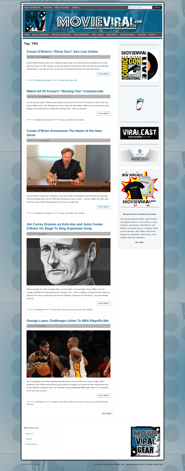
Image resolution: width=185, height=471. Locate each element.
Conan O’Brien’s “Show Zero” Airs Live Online (62, 51)
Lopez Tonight (94, 401)
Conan (62, 80)
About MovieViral (32, 8)
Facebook (71, 401)
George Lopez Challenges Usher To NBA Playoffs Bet (68, 321)
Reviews (142, 35)
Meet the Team (62, 8)
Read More (103, 74)
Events (152, 35)
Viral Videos (97, 35)
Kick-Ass (72, 309)
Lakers (87, 401)
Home (26, 35)
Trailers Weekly (127, 35)
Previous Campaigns (61, 35)
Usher (32, 404)
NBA (100, 401)
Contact (75, 8)
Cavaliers (55, 401)
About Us (29, 434)
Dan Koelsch (45, 57)
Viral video (81, 119)
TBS (76, 80)
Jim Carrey (65, 309)
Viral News (111, 35)
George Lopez (79, 401)
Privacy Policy (31, 444)
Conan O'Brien (69, 80)
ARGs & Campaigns (40, 35)
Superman (79, 309)
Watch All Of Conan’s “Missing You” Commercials (65, 91)
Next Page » (107, 413)
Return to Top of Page (31, 464)
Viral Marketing (81, 35)
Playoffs (105, 401)
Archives (48, 8)
